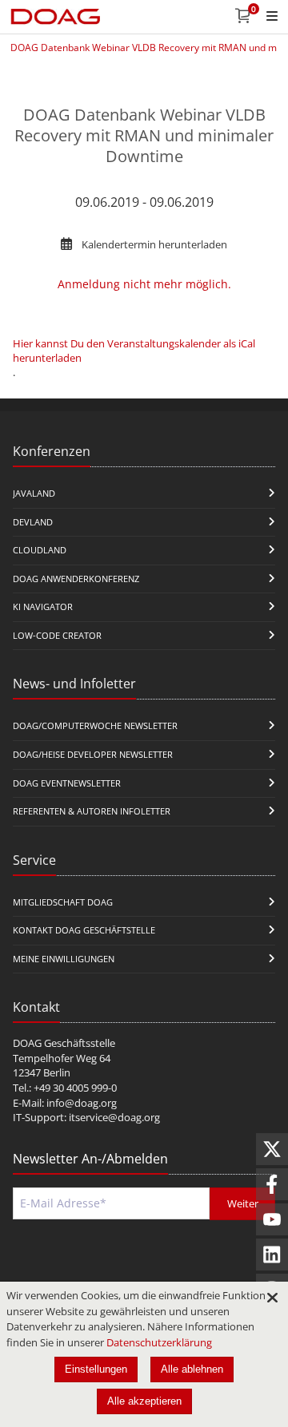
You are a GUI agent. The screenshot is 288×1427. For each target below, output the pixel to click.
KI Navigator (43, 606)
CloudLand (39, 550)
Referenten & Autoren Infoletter (91, 811)
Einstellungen (96, 1369)
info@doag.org (81, 1103)
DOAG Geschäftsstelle (64, 1043)
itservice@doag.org (114, 1117)
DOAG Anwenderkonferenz (76, 579)
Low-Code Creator (57, 635)
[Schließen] (272, 1298)
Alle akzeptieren (144, 1401)
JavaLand (34, 493)
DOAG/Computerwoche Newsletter (95, 725)
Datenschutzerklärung (159, 1342)
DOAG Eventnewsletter (67, 783)
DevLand (33, 522)
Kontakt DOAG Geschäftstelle (84, 930)
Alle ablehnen (192, 1369)
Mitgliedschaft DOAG (63, 902)
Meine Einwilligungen (63, 959)
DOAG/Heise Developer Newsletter (93, 754)
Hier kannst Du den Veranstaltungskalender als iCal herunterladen (134, 350)
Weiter (242, 1203)
